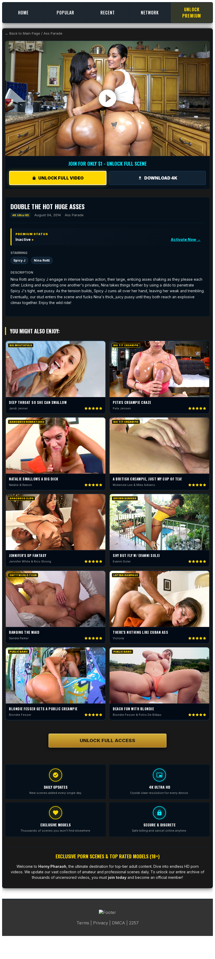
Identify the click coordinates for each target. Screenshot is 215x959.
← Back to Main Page (22, 33)
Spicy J (19, 260)
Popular (65, 12)
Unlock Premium (191, 12)
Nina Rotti (42, 260)
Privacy (100, 922)
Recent (107, 12)
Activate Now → (186, 239)
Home (23, 12)
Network (150, 12)
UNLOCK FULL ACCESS (107, 740)
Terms (83, 922)
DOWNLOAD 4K (160, 178)
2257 (134, 922)
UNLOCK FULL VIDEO (61, 178)
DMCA (118, 922)
